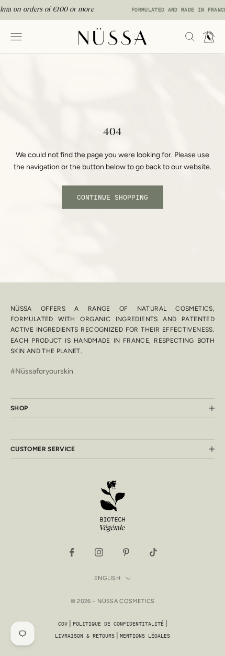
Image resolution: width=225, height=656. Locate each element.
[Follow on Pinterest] (126, 552)
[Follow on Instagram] (99, 552)
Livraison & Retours (85, 635)
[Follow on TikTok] (153, 552)
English (107, 578)
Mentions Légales (145, 635)
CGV (63, 623)
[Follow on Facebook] (71, 552)
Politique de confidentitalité (118, 623)
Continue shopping (112, 197)
